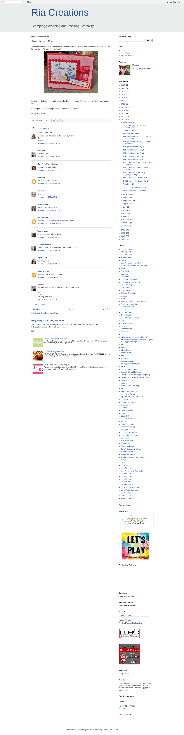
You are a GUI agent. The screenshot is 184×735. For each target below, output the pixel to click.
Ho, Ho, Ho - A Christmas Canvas (135, 187)
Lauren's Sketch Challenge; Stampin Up (135, 375)
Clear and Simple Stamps (130, 282)
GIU (122, 321)
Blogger (115, 730)
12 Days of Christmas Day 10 (133, 147)
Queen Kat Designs (128, 419)
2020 (123, 91)
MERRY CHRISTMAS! (131, 133)
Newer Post (36, 309)
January (126, 226)
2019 (123, 95)
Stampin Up (125, 443)
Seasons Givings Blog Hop (54, 352)
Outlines (124, 408)
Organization (125, 405)
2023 (123, 85)
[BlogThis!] (55, 120)
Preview (122, 623)
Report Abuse (125, 505)
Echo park (124, 299)
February (126, 223)
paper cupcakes (127, 410)
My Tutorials (125, 53)
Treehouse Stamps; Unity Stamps (133, 457)
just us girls (125, 358)
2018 (123, 98)
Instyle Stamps (126, 353)
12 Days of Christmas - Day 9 (133, 150)
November (127, 194)
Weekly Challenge (127, 498)
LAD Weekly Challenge (129, 369)
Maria (136, 65)
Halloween (125, 326)
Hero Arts (124, 332)
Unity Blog (125, 465)
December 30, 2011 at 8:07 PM (48, 210)
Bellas (123, 268)
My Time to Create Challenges (132, 397)
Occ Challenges (127, 400)
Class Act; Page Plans (129, 279)
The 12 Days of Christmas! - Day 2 (135, 178)
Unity (123, 463)
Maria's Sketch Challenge (130, 386)
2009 (123, 233)
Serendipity (125, 438)
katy (39, 285)
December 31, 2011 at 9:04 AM (48, 251)
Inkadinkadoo (126, 350)
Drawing (124, 296)
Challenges (125, 277)
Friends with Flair (129, 130)
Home (71, 309)
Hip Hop (124, 334)
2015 (123, 107)
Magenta (124, 383)
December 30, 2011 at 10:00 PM (49, 224)
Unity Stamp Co (126, 474)
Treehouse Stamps (128, 452)
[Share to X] (58, 120)
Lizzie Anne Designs (128, 380)
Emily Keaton (42, 244)
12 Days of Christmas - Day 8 (133, 153)
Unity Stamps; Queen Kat (130, 487)
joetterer (40, 204)
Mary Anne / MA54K (45, 164)
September (127, 201)
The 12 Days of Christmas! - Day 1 (135, 181)
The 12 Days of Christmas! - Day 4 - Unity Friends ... (136, 169)
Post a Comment (41, 304)
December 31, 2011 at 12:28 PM (49, 277)
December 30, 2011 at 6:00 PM (48, 184)
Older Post (106, 309)
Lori (38, 191)
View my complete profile (141, 69)
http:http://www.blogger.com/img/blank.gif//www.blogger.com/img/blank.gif (137, 341)
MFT (122, 388)
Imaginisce (125, 347)
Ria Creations (60, 12)
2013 (123, 113)
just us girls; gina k (127, 361)
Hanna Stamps (126, 329)
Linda (39, 177)
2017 (123, 101)
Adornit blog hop (127, 249)
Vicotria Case (126, 493)
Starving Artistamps (128, 446)
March (125, 220)
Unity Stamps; (126, 482)
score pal (124, 430)
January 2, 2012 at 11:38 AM (47, 300)
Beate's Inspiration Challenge (132, 263)
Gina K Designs (126, 312)
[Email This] (52, 120)
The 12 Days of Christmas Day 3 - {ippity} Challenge (135, 174)
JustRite (124, 367)
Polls (123, 413)
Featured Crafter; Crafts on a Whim (133, 301)
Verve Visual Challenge (129, 490)
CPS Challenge (126, 288)
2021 (123, 88)
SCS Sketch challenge (129, 432)
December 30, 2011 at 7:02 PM (48, 197)
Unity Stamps (126, 479)
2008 (123, 236)
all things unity (126, 252)
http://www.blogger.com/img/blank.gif (134, 337)
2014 (123, 110)
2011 (123, 120)
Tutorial (123, 460)
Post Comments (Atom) (49, 313)
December (127, 122)
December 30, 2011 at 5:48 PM (48, 157)
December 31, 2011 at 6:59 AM (48, 237)
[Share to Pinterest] (63, 120)
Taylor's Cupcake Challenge (131, 449)
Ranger (123, 421)
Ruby (39, 151)
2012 (123, 117)
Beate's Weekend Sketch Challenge (134, 266)
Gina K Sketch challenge (130, 318)
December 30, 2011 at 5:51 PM (48, 170)
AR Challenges (126, 255)
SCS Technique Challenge (130, 435)
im (122, 345)
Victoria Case (126, 496)
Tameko (40, 231)
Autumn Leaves (126, 257)
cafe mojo (124, 274)
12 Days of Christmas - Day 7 (133, 156)
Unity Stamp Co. (127, 476)
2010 (123, 230)
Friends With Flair (127, 307)
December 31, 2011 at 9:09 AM (48, 264)
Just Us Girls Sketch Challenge (134, 190)
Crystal (40, 258)
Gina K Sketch (126, 315)
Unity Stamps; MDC (128, 485)
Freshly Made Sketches (129, 304)
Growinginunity (126, 323)
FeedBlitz (138, 623)
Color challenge (127, 285)
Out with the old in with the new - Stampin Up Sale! (135, 126)
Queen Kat (125, 416)
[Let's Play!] (135, 559)
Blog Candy (125, 271)
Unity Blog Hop (126, 468)
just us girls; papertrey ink (130, 364)
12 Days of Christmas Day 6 (133, 159)
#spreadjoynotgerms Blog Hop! (55, 339)
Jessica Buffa (42, 133)
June (125, 210)
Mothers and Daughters (129, 391)
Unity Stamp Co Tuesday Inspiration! (48, 321)
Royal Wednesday (127, 424)
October (126, 198)
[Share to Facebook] (60, 120)
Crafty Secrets (126, 290)
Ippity (123, 355)
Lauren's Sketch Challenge (131, 372)
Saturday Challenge (128, 427)
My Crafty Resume (127, 56)
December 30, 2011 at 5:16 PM (48, 143)
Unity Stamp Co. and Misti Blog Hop (57, 365)
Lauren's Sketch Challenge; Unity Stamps (136, 377)
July (125, 207)
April (125, 216)
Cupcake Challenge (128, 293)
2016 (123, 104)
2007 (123, 239)
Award (123, 260)
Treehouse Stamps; (128, 454)
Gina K (123, 310)
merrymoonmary (96, 730)
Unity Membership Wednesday (132, 471)
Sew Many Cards (127, 441)
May (125, 213)
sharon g (40, 271)
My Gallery (125, 674)
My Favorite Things (128, 394)
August (126, 204)
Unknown (41, 218)
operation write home (128, 402)
